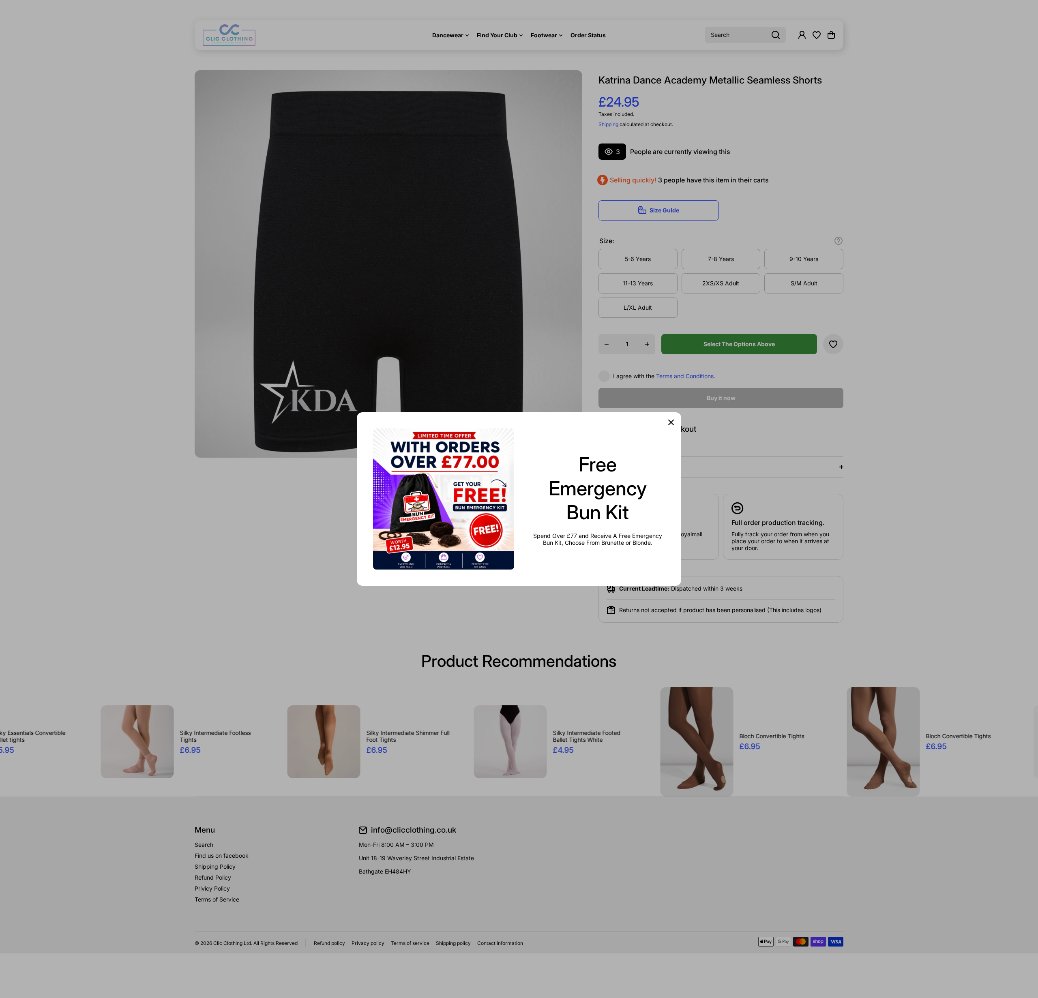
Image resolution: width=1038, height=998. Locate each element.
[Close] (671, 422)
